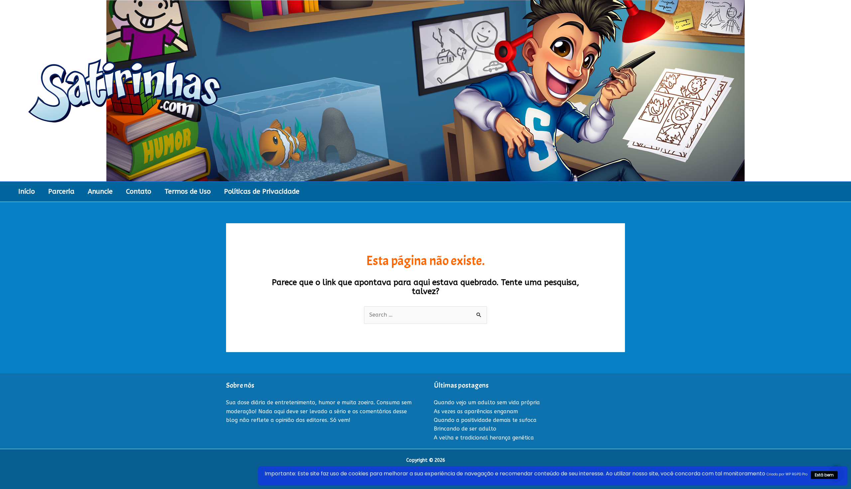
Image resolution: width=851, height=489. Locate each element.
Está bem (824, 475)
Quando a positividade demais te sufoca (485, 420)
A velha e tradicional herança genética (484, 438)
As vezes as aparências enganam (476, 411)
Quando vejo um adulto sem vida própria (487, 402)
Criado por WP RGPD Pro (787, 474)
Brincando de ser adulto (465, 429)
